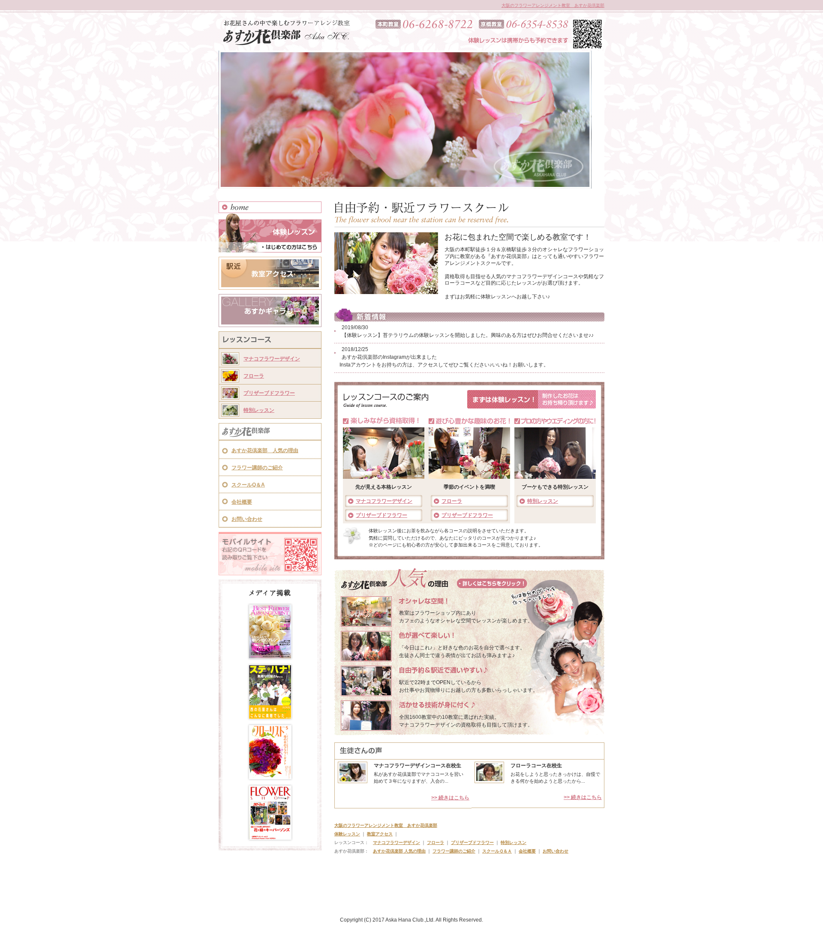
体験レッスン (270, 232)
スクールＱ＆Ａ (497, 851)
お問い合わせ (246, 519)
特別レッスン (258, 410)
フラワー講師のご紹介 (257, 468)
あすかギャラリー (270, 310)
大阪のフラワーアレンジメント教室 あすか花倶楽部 (553, 5)
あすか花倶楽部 (270, 432)
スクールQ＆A (248, 485)
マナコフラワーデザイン (271, 359)
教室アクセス (270, 273)
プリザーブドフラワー (269, 393)
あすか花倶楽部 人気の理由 (264, 450)
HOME (270, 207)
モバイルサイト (270, 553)
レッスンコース (270, 340)
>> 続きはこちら (450, 798)
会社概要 (241, 502)
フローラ (253, 376)
